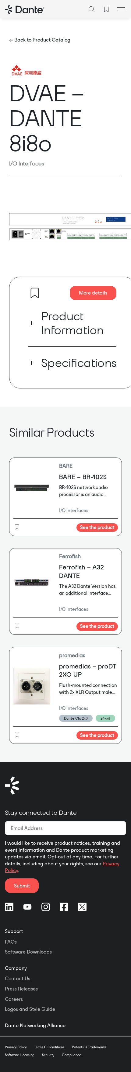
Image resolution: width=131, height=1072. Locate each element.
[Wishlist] (106, 9)
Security (48, 1055)
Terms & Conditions (49, 1047)
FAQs (11, 942)
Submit (22, 886)
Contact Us (17, 978)
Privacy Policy (16, 1047)
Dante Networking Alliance (35, 1025)
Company (16, 968)
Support (14, 931)
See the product (97, 527)
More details (93, 293)
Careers (14, 999)
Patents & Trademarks (89, 1047)
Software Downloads (28, 952)
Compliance (71, 1055)
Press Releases (21, 989)
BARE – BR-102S (83, 477)
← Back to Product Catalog (39, 40)
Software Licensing (19, 1055)
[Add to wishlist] (35, 293)
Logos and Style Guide (30, 1009)
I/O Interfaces (26, 163)
